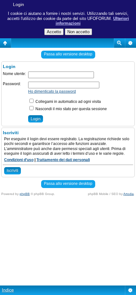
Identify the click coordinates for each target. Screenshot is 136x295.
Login (18, 4)
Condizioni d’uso (19, 160)
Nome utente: (14, 74)
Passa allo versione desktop (68, 54)
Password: (12, 84)
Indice (8, 289)
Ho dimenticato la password (52, 91)
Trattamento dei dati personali (63, 160)
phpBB (25, 194)
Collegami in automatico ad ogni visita (67, 101)
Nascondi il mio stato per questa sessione (70, 109)
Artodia (128, 194)
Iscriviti (12, 170)
